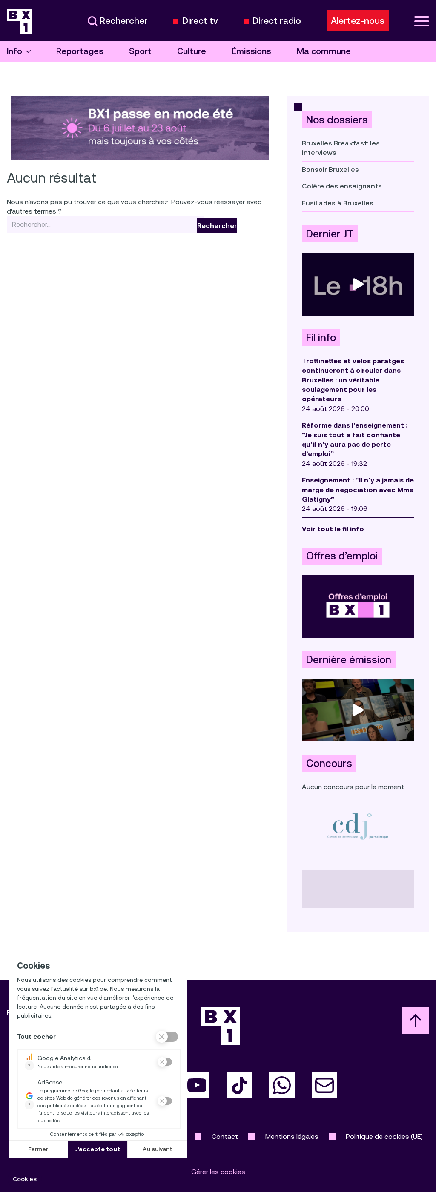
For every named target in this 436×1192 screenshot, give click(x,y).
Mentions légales (291, 1136)
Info (14, 51)
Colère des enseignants (342, 186)
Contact (225, 1136)
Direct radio (276, 21)
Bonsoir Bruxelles (330, 169)
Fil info (321, 338)
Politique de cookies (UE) (384, 1136)
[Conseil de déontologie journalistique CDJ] (358, 825)
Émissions (251, 51)
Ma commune (324, 51)
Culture (191, 51)
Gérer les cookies (218, 1172)
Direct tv (200, 21)
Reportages (79, 51)
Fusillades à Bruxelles (337, 203)
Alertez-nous (357, 20)
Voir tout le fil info (333, 529)
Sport (140, 51)
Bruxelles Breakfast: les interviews (341, 147)
